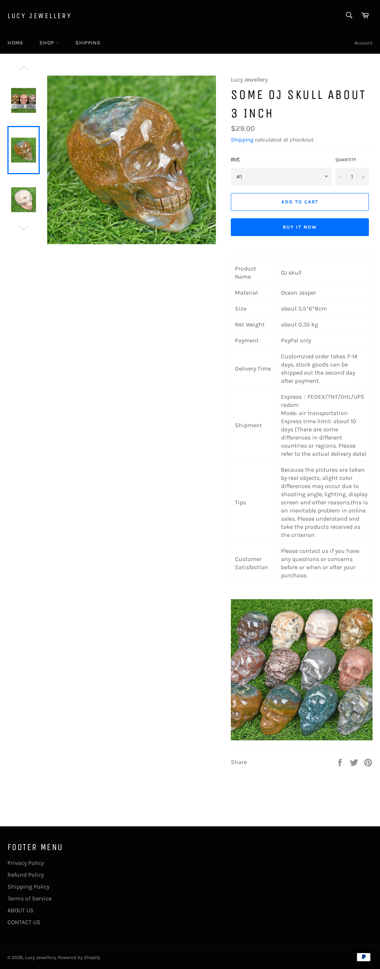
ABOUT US (20, 910)
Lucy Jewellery (39, 15)
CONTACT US (23, 922)
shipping (87, 43)
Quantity (345, 159)
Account (363, 43)
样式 (235, 159)
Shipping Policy (28, 886)
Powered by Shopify (79, 957)
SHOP (47, 43)
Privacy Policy (25, 862)
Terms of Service (29, 898)
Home (15, 43)
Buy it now (300, 227)
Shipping (242, 139)
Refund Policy (25, 874)
